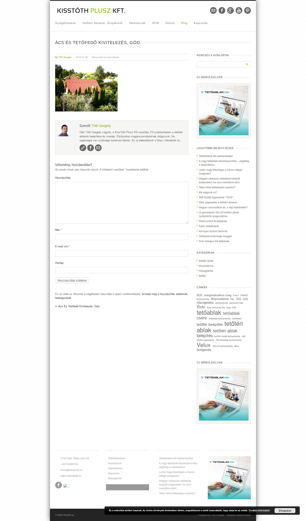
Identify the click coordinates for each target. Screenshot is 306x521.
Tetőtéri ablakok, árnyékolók (102, 23)
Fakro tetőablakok (209, 226)
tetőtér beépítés (210, 324)
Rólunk (170, 23)
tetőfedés (236, 318)
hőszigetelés (206, 270)
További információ (259, 510)
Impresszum (115, 463)
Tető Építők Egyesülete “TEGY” (216, 197)
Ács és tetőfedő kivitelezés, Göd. (77, 306)
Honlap (59, 263)
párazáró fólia (236, 302)
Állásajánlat (114, 478)
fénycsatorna (206, 265)
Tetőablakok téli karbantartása (216, 156)
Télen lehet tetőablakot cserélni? (217, 187)
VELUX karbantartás (222, 346)
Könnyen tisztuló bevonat (213, 231)
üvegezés (204, 349)
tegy (228, 307)
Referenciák (137, 23)
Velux (204, 344)
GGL (238, 299)
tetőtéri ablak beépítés (217, 332)
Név (58, 230)
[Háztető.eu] (91, 13)
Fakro (236, 295)
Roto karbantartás (216, 307)
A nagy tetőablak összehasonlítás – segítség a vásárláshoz (179, 465)
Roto (201, 306)
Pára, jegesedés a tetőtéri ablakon (218, 202)
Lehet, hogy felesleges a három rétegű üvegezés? (177, 473)
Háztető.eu (68, 514)
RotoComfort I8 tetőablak (213, 221)
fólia (232, 299)
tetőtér (202, 275)
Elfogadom (285, 510)
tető (234, 307)
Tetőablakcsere (116, 458)
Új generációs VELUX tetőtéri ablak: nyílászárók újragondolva (219, 214)
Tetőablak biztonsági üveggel (215, 236)
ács (236, 346)
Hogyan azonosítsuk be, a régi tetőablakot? (223, 207)
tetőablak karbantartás (220, 318)
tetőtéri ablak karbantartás (227, 336)
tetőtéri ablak (206, 260)
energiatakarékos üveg (217, 295)
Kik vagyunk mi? (208, 192)
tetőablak (209, 312)
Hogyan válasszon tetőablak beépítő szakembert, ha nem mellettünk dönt (219, 180)
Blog (184, 23)
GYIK (155, 23)
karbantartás (221, 302)
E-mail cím (62, 246)
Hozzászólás (63, 178)
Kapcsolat (201, 23)
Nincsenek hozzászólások (105, 57)
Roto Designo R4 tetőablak (214, 241)
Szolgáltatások (65, 23)
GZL (245, 299)
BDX (199, 295)
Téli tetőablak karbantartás (229, 339)
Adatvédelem (115, 468)
